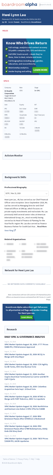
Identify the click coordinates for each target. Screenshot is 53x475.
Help (38, 459)
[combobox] (45, 5)
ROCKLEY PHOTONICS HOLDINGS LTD (10, 98)
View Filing (9, 230)
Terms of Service (9, 459)
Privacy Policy (23, 459)
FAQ (32, 459)
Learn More (40, 70)
